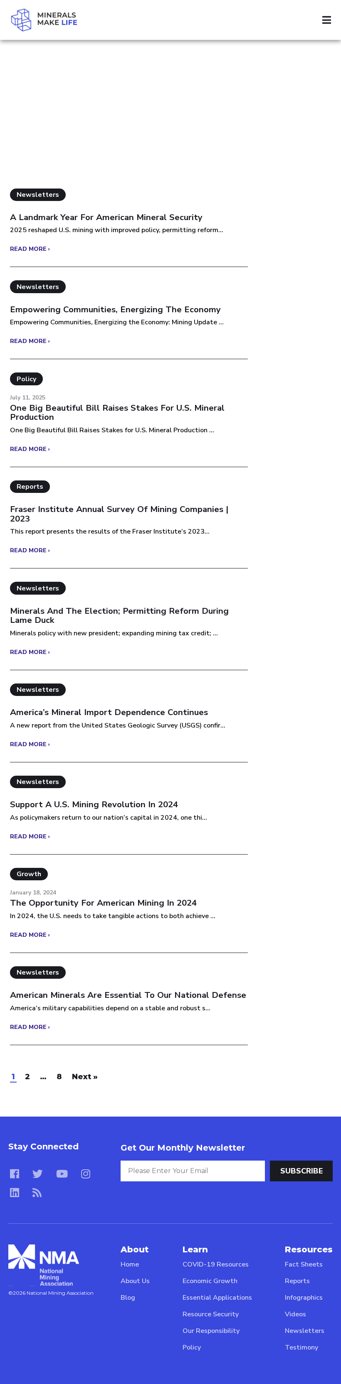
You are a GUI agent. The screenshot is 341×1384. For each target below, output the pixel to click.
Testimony (301, 1347)
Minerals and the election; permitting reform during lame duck (119, 615)
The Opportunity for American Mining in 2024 (103, 903)
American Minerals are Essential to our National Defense (128, 995)
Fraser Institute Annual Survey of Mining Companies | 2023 (119, 514)
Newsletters (304, 1330)
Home (130, 1264)
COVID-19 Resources (216, 1264)
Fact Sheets (304, 1264)
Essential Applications (217, 1297)
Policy (192, 1347)
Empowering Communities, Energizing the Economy (115, 309)
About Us (135, 1281)
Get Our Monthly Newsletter (183, 1148)
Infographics (304, 1297)
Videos (295, 1314)
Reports (297, 1281)
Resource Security (211, 1314)
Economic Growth (210, 1281)
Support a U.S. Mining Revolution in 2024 (94, 804)
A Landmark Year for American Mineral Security (106, 217)
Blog (128, 1297)
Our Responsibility (211, 1330)
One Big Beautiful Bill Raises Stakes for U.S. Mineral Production (117, 412)
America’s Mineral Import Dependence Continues (109, 712)
